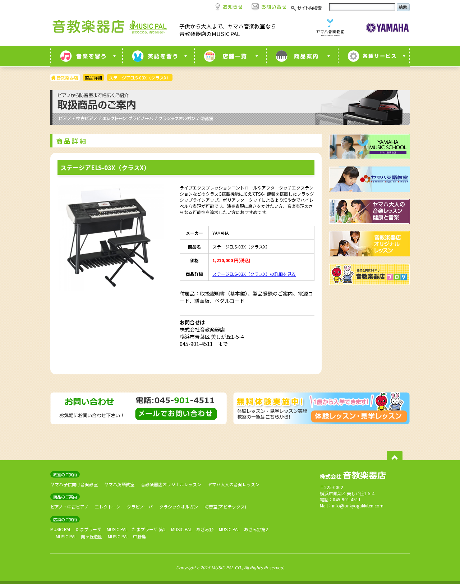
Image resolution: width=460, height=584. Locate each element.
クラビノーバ (140, 506)
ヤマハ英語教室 (119, 484)
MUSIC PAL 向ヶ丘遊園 (79, 536)
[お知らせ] (229, 6)
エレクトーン (107, 506)
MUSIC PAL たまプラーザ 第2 (136, 529)
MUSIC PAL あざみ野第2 (243, 529)
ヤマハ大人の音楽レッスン (233, 484)
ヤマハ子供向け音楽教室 (74, 484)
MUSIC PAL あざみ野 (192, 529)
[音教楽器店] (111, 28)
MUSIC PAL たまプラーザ (75, 529)
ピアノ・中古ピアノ (69, 506)
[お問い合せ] (269, 6)
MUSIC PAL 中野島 (127, 536)
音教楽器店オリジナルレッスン (171, 484)
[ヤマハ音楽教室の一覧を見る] (86, 56)
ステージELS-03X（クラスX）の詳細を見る (254, 274)
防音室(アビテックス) (225, 506)
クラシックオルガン (178, 506)
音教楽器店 (67, 77)
